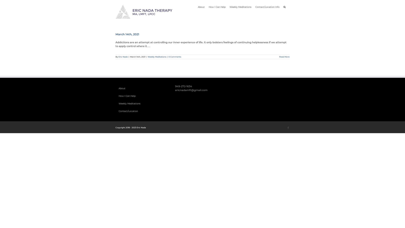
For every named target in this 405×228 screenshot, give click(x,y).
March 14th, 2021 (127, 34)
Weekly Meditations (157, 57)
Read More (284, 57)
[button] (285, 6)
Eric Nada (123, 57)
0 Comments (174, 57)
